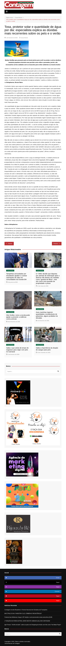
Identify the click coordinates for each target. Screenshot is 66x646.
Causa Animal (24, 37)
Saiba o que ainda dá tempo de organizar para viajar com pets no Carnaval (17, 350)
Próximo (56, 243)
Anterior (10, 243)
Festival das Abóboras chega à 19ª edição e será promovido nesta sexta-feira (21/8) (28, 617)
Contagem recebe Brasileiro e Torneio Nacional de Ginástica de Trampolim (26, 609)
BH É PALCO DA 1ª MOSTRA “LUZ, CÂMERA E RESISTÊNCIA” (23, 613)
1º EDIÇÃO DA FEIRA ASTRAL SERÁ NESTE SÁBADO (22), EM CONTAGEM (27, 621)
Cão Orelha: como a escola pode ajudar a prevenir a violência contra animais (18, 317)
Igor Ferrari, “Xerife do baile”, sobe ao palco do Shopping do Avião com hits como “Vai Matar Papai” (33, 624)
